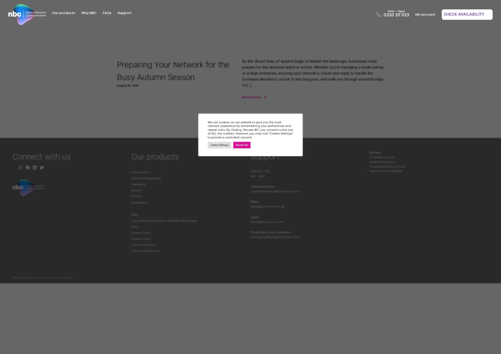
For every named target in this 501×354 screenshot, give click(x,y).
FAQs (107, 13)
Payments (139, 184)
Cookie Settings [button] (219, 145)
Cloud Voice (140, 172)
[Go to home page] (27, 14)
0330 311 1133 (396, 14)
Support (125, 13)
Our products (63, 13)
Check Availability (465, 14)
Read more (252, 97)
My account (425, 14)
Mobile (136, 190)
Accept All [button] (242, 145)
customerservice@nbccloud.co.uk (275, 191)
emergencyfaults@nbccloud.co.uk (275, 237)
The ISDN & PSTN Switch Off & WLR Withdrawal (164, 221)
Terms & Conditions (145, 251)
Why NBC (89, 13)
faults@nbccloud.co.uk (266, 222)
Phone (136, 196)
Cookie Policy (141, 239)
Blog (135, 227)
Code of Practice (144, 245)
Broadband (139, 202)
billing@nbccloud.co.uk (267, 206)
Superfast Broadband (146, 178)
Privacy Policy (141, 233)
